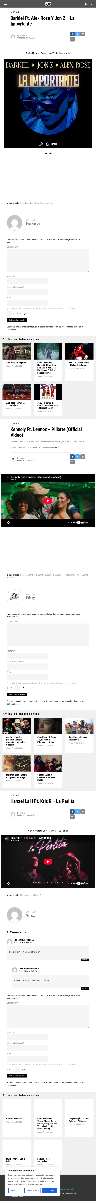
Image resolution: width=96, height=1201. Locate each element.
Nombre (11, 276)
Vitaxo (8, 366)
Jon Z (38, 203)
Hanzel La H (30, 895)
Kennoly (23, 575)
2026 (22, 895)
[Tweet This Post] (77, 34)
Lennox (86, 575)
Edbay (22, 458)
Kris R (38, 895)
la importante (47, 203)
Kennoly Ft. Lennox (36, 575)
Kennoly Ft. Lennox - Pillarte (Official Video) (63, 575)
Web (9, 298)
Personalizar (15, 1191)
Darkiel (33, 203)
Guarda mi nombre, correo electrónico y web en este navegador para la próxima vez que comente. (43, 308)
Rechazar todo (32, 1191)
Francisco (23, 35)
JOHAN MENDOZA (24, 940)
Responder (85, 959)
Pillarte (10, 578)
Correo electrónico (15, 287)
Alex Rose (24, 203)
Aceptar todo (49, 1191)
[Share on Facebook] (72, 34)
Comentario (12, 247)
